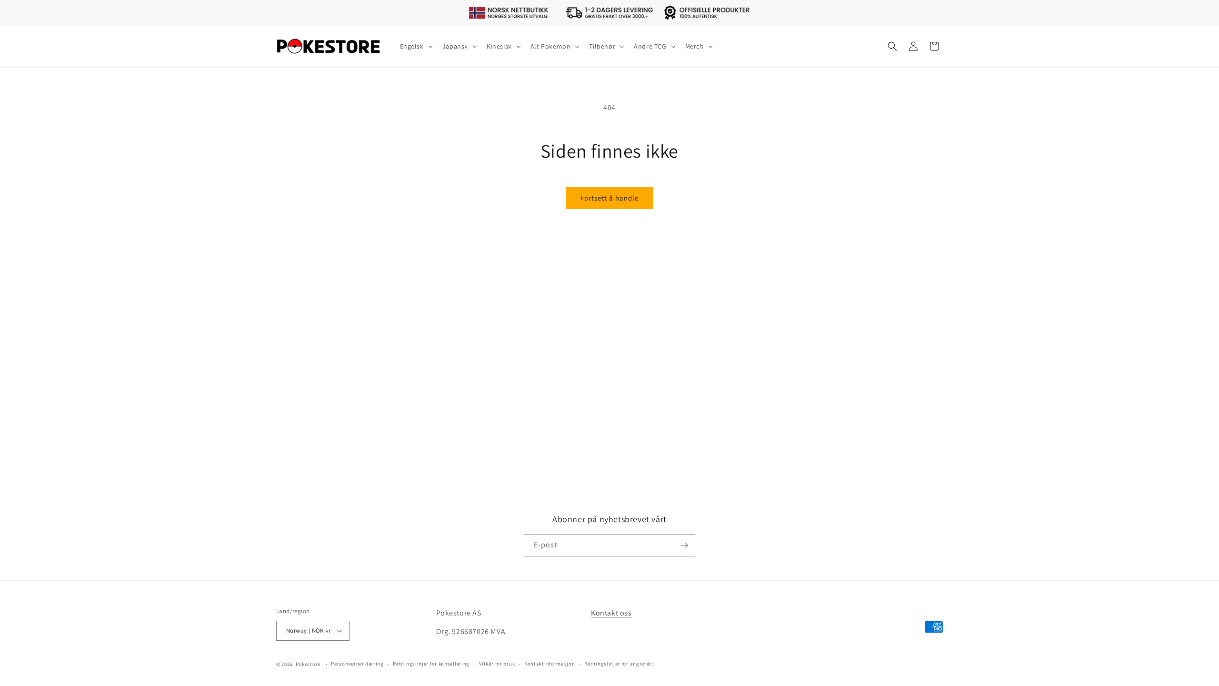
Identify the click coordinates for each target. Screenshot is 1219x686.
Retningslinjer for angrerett (619, 663)
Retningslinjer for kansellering (431, 663)
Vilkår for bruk (497, 663)
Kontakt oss (611, 613)
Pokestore (308, 664)
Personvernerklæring (357, 663)
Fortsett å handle (609, 197)
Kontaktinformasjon (549, 663)
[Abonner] (684, 545)
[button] (415, 46)
